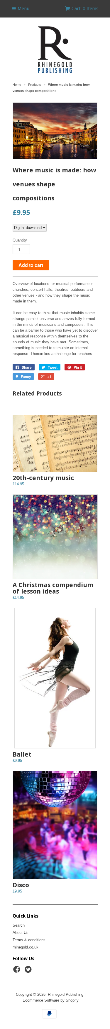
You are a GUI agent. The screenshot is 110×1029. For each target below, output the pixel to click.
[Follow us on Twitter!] (29, 971)
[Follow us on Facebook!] (17, 971)
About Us (20, 932)
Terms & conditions (29, 940)
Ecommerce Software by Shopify (51, 1000)
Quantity (20, 240)
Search (19, 925)
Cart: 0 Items (85, 8)
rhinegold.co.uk (25, 947)
